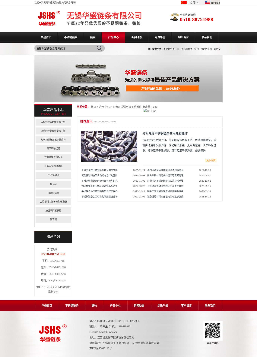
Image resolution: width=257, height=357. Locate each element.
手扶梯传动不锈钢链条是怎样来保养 (99, 191)
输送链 (217, 49)
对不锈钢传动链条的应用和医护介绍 (165, 186)
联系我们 (206, 37)
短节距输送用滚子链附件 (127, 106)
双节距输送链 (53, 148)
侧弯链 (53, 219)
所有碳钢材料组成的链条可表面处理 (165, 175)
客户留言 (183, 37)
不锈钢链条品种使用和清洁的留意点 (165, 170)
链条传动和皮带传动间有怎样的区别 (99, 175)
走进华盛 (160, 37)
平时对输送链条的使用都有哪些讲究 (99, 181)
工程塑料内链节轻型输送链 (53, 201)
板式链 (53, 184)
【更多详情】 (211, 160)
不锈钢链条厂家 (171, 49)
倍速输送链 (53, 193)
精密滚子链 (206, 49)
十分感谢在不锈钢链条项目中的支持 (99, 170)
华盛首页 (46, 37)
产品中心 (113, 37)
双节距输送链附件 (53, 157)
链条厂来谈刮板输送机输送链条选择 (165, 191)
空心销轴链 (53, 175)
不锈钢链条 (70, 37)
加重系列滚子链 (53, 210)
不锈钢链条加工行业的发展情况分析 (99, 196)
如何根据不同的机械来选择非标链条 (99, 186)
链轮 (92, 37)
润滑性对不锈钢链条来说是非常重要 (165, 181)
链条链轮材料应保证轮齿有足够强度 (165, 196)
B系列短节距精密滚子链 (53, 131)
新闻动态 (137, 37)
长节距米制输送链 (53, 166)
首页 (93, 106)
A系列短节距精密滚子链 (53, 122)
